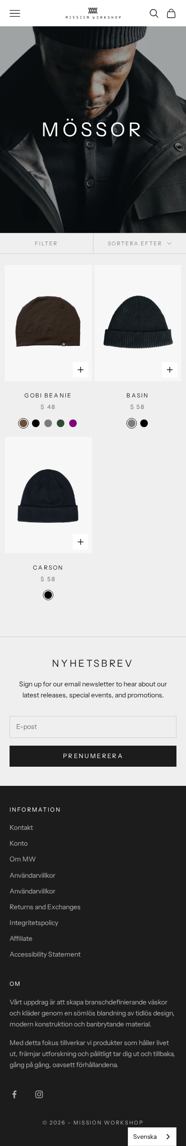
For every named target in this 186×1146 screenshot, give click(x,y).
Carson (48, 567)
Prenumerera (93, 756)
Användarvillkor (32, 875)
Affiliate (21, 938)
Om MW (23, 859)
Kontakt (21, 827)
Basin (137, 395)
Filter (46, 243)
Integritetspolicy (34, 922)
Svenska (145, 1136)
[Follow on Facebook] (14, 1094)
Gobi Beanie (48, 395)
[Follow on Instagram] (39, 1094)
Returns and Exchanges (45, 907)
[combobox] (152, 1136)
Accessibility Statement (45, 954)
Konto (19, 843)
